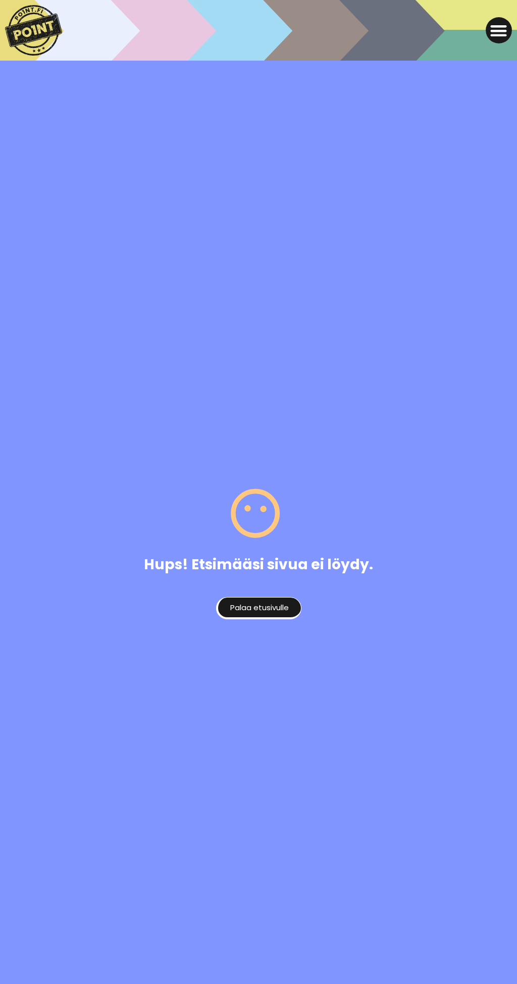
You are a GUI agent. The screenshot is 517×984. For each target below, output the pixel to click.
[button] (499, 30)
